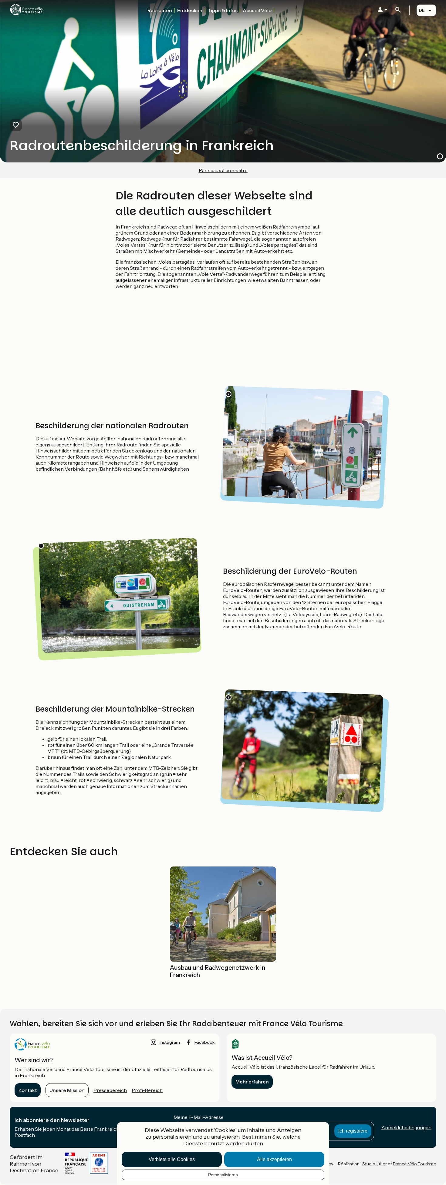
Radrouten (159, 10)
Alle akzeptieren (274, 1159)
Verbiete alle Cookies (172, 1159)
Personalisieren (223, 1174)
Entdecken (189, 10)
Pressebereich (110, 1090)
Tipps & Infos (223, 10)
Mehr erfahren (252, 1082)
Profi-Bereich (147, 1090)
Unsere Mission (67, 1090)
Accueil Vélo (257, 10)
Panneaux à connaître (223, 170)
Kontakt (28, 1090)
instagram (170, 1042)
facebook (204, 1042)
